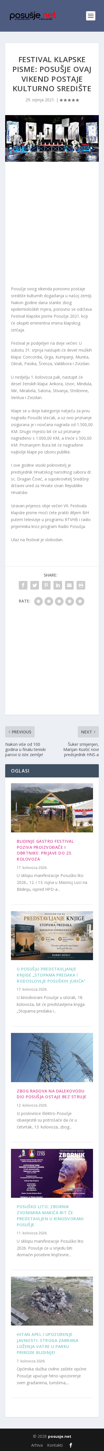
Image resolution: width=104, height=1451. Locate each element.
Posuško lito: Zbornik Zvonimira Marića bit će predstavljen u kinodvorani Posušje (50, 1215)
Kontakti (55, 1445)
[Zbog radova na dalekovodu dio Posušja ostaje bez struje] (52, 1057)
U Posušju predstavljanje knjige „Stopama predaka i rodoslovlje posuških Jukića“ (51, 975)
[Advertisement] (52, 225)
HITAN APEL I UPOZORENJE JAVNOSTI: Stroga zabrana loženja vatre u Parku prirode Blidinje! (47, 1343)
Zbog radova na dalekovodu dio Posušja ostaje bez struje (52, 1094)
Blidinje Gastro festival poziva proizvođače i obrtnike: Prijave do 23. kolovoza (45, 850)
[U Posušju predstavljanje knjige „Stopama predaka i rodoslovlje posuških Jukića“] (52, 935)
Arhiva (37, 1445)
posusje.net (59, 1436)
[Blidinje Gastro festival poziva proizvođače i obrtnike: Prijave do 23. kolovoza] (52, 807)
